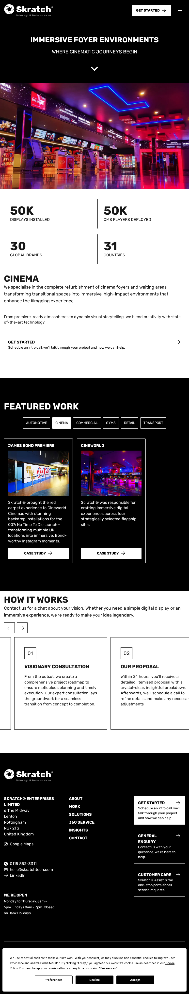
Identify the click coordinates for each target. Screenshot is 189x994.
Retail (129, 423)
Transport (153, 423)
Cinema (61, 423)
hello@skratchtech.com (31, 869)
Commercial (87, 423)
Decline (94, 980)
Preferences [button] (108, 968)
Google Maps (21, 844)
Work (74, 806)
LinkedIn (18, 875)
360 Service (81, 822)
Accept (135, 980)
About (75, 798)
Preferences (54, 980)
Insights (78, 830)
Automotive (36, 423)
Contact (78, 838)
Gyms (111, 423)
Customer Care (154, 874)
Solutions (80, 814)
